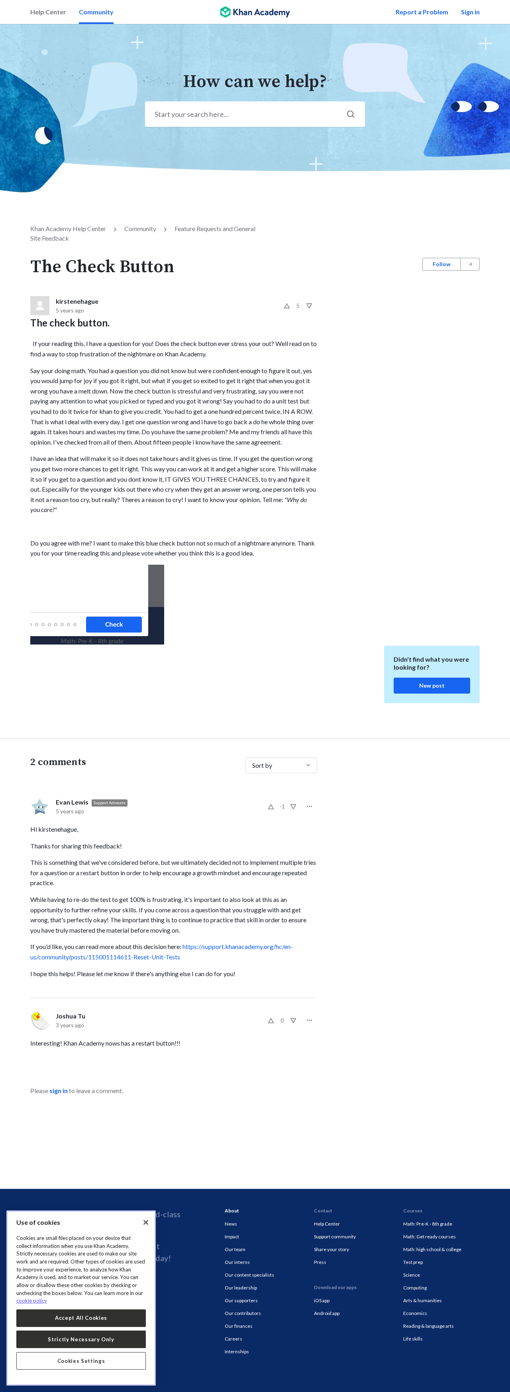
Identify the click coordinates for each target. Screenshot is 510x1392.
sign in (58, 1090)
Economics (415, 1313)
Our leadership (241, 1288)
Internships (237, 1351)
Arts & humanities (422, 1300)
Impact (232, 1237)
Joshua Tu (70, 1016)
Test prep (413, 1262)
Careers (233, 1339)
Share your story (331, 1249)
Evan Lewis (72, 802)
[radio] (287, 306)
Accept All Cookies (81, 1318)
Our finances (239, 1326)
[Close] (146, 1222)
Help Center (48, 12)
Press (320, 1262)
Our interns (237, 1262)
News (231, 1224)
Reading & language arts (428, 1326)
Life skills (413, 1339)
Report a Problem (422, 12)
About (232, 1211)
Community (96, 12)
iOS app (322, 1300)
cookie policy (31, 1300)
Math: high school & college (432, 1249)
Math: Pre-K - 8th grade (427, 1224)
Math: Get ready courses (429, 1237)
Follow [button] (442, 264)
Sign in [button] (470, 12)
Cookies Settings (81, 1361)
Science (411, 1275)
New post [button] (432, 685)
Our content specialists (249, 1275)
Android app (326, 1313)
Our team (235, 1249)
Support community (335, 1237)
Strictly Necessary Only (81, 1339)
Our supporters (241, 1300)
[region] (81, 1298)
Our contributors (243, 1313)
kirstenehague (77, 301)
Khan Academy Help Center (68, 228)
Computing (415, 1288)
